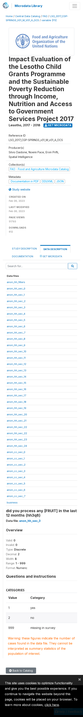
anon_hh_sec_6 (16, 326)
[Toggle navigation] (74, 6)
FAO (45, 16)
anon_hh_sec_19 (16, 408)
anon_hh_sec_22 (17, 427)
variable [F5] (49, 20)
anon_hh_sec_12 (16, 363)
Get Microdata (59, 125)
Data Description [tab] (55, 249)
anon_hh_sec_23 (17, 439)
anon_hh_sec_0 (16, 288)
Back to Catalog (22, 670)
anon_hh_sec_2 (16, 301)
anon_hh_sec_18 (16, 401)
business (12, 502)
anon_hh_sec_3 (16, 307)
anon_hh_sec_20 (17, 414)
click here (52, 705)
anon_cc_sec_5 (16, 483)
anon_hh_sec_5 (16, 319)
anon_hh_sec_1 (16, 294)
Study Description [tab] (24, 248)
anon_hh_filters (16, 282)
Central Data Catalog (27, 16)
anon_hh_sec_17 (16, 395)
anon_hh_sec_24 (17, 445)
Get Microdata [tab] (52, 256)
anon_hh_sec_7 (16, 332)
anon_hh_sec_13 (16, 370)
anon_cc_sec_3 (16, 471)
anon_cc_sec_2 (16, 464)
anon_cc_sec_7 (16, 496)
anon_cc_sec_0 (16, 452)
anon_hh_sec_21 (16, 420)
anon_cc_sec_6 (16, 489)
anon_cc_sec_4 (16, 477)
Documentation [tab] (22, 256)
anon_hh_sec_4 (16, 313)
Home (9, 16)
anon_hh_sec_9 (16, 345)
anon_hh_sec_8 (16, 338)
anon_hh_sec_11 (16, 357)
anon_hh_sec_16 (16, 389)
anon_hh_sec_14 (16, 376)
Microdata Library (28, 6)
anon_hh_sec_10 (16, 351)
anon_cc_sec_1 (16, 458)
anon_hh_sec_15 (16, 382)
